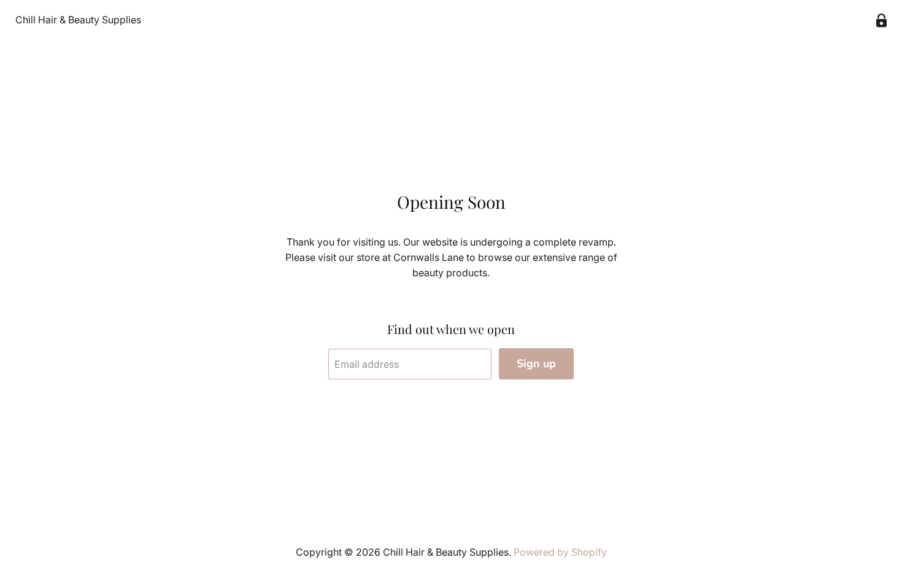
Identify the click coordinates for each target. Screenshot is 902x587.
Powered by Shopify (560, 552)
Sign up (536, 363)
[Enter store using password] (881, 21)
